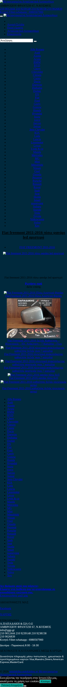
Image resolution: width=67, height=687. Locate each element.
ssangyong (37, 203)
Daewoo (37, 84)
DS (37, 94)
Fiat (37, 97)
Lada (37, 135)
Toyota (37, 216)
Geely (37, 103)
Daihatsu (37, 87)
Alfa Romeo (37, 49)
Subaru (37, 206)
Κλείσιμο (45, 681)
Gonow (37, 107)
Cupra (37, 78)
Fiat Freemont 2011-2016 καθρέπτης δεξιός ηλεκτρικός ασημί (33, 390)
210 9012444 (7, 8)
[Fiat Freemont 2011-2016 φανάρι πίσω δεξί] (33, 374)
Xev (37, 225)
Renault (37, 184)
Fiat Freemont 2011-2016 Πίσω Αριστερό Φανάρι (33, 295)
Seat (37, 193)
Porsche (37, 180)
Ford (37, 100)
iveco (37, 119)
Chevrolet (37, 71)
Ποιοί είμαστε (15, 27)
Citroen (37, 75)
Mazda (37, 151)
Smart (37, 200)
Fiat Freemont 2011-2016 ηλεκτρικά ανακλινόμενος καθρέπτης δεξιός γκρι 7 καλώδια (33, 356)
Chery (37, 68)
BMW (37, 62)
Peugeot (37, 177)
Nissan (37, 168)
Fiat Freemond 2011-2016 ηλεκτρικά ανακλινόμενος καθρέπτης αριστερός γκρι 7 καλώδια (33, 369)
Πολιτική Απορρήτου (11, 685)
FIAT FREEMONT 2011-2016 (37, 247)
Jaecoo (37, 123)
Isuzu (37, 116)
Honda (37, 110)
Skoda (37, 196)
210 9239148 (23, 8)
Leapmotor (37, 142)
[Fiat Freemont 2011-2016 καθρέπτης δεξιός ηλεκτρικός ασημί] (33, 385)
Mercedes (37, 155)
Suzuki (37, 209)
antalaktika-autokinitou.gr (24, 671)
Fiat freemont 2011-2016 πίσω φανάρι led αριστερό (33, 234)
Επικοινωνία (14, 34)
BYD (37, 65)
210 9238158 (39, 8)
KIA (37, 132)
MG (37, 158)
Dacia (37, 81)
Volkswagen (37, 219)
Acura (37, 59)
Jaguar (37, 126)
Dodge (37, 91)
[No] (25, 685)
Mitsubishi (37, 164)
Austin (37, 55)
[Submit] (35, 41)
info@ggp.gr (7, 630)
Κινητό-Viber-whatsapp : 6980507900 (21, 12)
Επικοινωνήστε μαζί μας (14, 595)
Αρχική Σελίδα (15, 24)
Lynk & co (37, 148)
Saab (37, 190)
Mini (37, 161)
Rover (37, 187)
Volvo (37, 222)
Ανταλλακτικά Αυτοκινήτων (23, 30)
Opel (37, 171)
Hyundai (37, 113)
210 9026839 (54, 8)
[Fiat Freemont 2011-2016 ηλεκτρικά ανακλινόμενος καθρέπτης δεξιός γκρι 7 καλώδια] (33, 350)
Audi (37, 52)
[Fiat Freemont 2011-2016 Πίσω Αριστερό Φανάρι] (33, 292)
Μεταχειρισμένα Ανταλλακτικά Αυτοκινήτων (29, 673)
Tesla (37, 212)
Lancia (37, 139)
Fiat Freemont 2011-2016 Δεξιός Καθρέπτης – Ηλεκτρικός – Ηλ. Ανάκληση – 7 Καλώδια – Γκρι (33, 342)
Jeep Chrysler (37, 129)
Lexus (37, 145)
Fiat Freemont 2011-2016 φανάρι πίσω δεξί (33, 377)
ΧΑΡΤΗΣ (5, 614)
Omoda (37, 174)
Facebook (5, 608)
